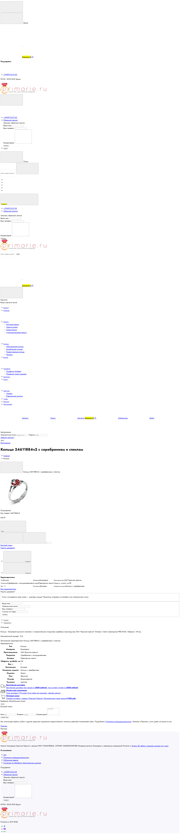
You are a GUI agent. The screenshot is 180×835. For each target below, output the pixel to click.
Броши (5, 357)
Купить (2, 704)
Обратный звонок (10, 120)
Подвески (7, 369)
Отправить (6, 145)
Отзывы (6, 185)
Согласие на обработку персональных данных (22, 763)
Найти (18, 254)
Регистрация (5, 443)
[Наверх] (11, 429)
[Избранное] (32, 279)
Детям (5, 399)
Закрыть (5, 148)
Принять (4, 726)
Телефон (20, 714)
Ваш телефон (7, 609)
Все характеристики (8, 589)
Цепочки (6, 391)
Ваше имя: (7, 125)
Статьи (4, 191)
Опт (4, 755)
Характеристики (7, 623)
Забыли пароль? (7, 437)
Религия (6, 401)
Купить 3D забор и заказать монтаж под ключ (150, 746)
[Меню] (12, 6)
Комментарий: (9, 143)
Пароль (32, 435)
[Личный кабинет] (11, 267)
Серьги (6, 322)
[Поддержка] (12, 99)
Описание (6, 620)
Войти (2, 440)
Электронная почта (8, 435)
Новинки (6, 310)
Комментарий (41, 714)
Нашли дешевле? (8, 548)
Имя (2, 714)
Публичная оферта (10, 760)
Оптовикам (5, 182)
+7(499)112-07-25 (10, 74)
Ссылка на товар (9, 611)
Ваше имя (6, 603)
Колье (5, 379)
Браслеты (6, 377)
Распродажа (7, 404)
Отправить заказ (4, 717)
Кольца (6, 344)
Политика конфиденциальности (118, 721)
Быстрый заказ (6, 545)
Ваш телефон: (8, 128)
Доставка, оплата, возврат (8, 180)
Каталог (6, 308)
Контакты (5, 188)
